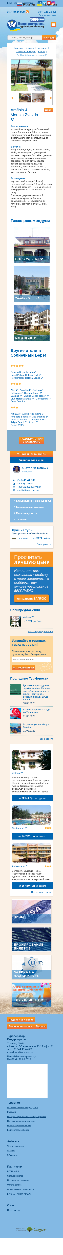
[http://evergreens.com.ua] (31, 1228)
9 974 (42, 538)
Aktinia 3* (15, 413)
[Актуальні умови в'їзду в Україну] (16, 728)
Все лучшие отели (41, 892)
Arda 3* (14, 419)
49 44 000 (26, 480)
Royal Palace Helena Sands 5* (27, 377)
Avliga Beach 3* (19, 422)
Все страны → (44, 544)
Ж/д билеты (12, 1155)
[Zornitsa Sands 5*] (32, 283)
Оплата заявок (14, 1185)
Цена (48, 109)
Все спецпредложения (40, 631)
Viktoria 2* (28, 617)
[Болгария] (14, 538)
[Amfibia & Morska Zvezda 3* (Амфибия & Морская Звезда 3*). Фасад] (31, 75)
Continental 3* (19, 828)
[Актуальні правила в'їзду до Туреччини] (16, 713)
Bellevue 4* (17, 393)
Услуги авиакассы (15, 1146)
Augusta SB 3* (39, 419)
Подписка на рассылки (18, 1180)
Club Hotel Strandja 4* (22, 398)
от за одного (32, 798)
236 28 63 (47, 11)
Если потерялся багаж (18, 1130)
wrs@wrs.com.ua (24, 1052)
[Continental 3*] (31, 815)
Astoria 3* (25, 419)
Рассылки (11, 1112)
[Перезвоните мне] (27, 11)
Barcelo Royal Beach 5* (23, 372)
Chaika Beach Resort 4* (36, 395)
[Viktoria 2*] (16, 621)
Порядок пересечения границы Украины (26, 1116)
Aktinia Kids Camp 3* (33, 413)
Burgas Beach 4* (33, 393)
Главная (18, 48)
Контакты (13, 1210)
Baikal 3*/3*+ (17, 425)
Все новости (46, 738)
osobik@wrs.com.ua (28, 490)
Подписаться (25, 667)
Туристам (13, 1102)
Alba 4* (14, 390)
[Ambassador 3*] (31, 853)
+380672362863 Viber (29, 486)
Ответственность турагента (20, 1189)
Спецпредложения (31, 460)
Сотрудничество (15, 1176)
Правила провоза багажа (19, 1125)
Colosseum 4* (43, 398)
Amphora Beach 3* (21, 416)
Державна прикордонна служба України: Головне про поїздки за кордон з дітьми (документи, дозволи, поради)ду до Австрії (36, 692)
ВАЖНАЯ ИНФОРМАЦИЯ (19, 1194)
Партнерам (14, 1166)
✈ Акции (11, 1151)
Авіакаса (13, 1141)
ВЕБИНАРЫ (13, 1171)
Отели (41, 51)
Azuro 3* (33, 422)
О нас (11, 1205)
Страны (30, 48)
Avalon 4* (37, 390)
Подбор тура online (33, 453)
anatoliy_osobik (25, 483)
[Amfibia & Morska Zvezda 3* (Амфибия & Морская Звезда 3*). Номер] (20, 97)
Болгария (42, 48)
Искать (50, 37)
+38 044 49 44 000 (22, 1049)
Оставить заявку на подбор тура (22, 1107)
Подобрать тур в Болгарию (31, 440)
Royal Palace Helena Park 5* (26, 375)
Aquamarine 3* (40, 416)
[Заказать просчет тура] (31, 579)
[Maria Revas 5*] (32, 323)
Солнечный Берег (26, 51)
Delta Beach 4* (18, 401)
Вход (9, 3)
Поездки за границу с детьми (21, 1121)
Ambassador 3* (20, 866)
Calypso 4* (16, 395)
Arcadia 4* (25, 390)
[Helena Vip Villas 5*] (32, 244)
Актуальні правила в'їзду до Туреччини (36, 711)
